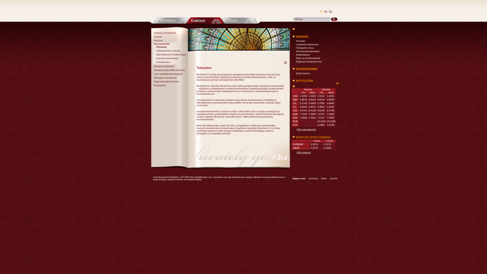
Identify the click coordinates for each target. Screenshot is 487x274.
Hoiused (158, 40)
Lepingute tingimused (307, 44)
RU (330, 11)
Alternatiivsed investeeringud (171, 54)
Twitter (324, 178)
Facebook (313, 178)
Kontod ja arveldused (165, 33)
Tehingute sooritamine (165, 77)
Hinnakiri (300, 41)
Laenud (158, 36)
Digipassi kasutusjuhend (308, 61)
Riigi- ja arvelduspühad (308, 58)
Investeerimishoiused (167, 58)
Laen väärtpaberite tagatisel (168, 74)
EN (325, 11)
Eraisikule (205, 20)
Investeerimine (162, 44)
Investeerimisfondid (164, 66)
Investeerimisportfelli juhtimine (169, 70)
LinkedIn (333, 178)
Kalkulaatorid (303, 54)
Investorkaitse (163, 62)
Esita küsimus (303, 73)
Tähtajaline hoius (305, 48)
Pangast (172, 20)
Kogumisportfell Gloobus (166, 81)
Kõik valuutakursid (306, 129)
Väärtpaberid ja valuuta (168, 50)
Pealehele (187, 8)
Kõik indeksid (304, 152)
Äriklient (238, 20)
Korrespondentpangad (307, 51)
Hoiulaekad (160, 85)
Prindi (285, 62)
